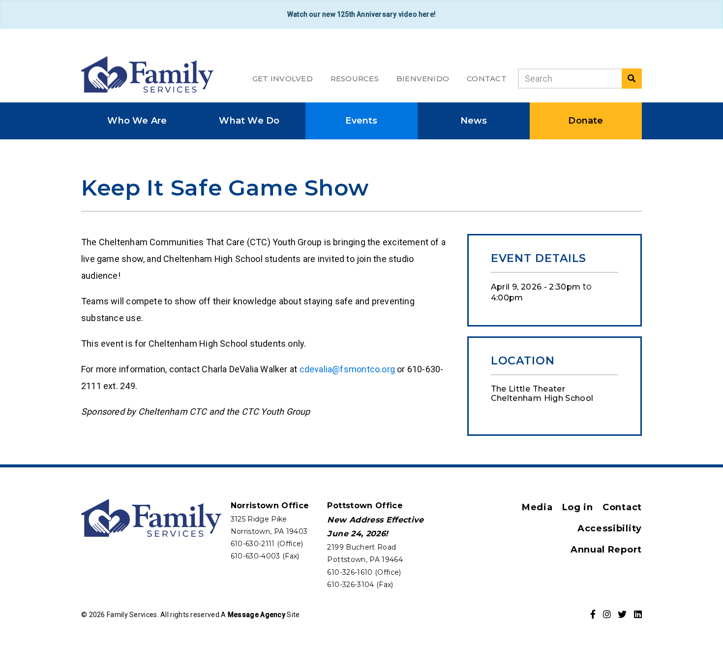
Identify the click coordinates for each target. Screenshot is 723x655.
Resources (355, 78)
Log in (577, 507)
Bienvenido (422, 78)
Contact (487, 78)
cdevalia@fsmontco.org (347, 369)
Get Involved (282, 78)
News (473, 120)
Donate (585, 120)
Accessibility (609, 528)
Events (361, 120)
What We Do (249, 120)
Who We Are (137, 120)
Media (537, 507)
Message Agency (256, 615)
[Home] (147, 74)
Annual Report (606, 549)
